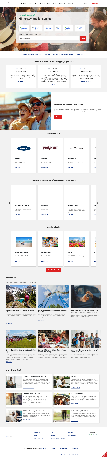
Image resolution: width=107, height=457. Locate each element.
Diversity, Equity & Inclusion (58, 438)
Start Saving (20, 81)
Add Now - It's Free (85, 81)
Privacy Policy (63, 448)
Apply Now (26, 419)
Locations (70, 432)
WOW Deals (80, 54)
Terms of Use (75, 448)
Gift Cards (55, 54)
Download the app (28, 387)
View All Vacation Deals (53, 270)
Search (83, 38)
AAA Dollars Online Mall (67, 54)
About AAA (36, 435)
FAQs (52, 432)
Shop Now (58, 117)
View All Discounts (27, 54)
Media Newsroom (38, 438)
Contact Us (37, 432)
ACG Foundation (72, 435)
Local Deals (47, 54)
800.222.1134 (43, 448)
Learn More (53, 84)
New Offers (38, 54)
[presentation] (9, 156)
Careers (53, 435)
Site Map (53, 448)
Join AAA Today (75, 387)
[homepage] (12, 3)
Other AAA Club (75, 455)
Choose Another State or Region (63, 455)
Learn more (8, 323)
